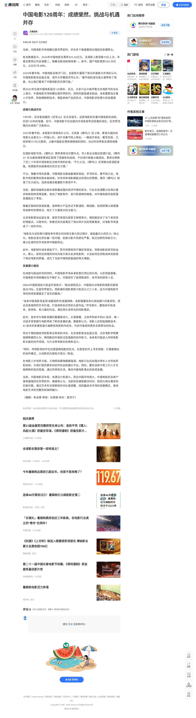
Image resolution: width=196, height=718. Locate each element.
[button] (165, 25)
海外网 (26, 600)
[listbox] (71, 509)
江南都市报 (28, 438)
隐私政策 (57, 696)
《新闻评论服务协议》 (61, 609)
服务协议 (48, 696)
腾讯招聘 (83, 696)
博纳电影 (27, 553)
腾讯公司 (68, 709)
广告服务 (75, 696)
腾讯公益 (92, 696)
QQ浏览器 (102, 696)
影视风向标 (28, 507)
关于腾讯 (26, 696)
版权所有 (75, 709)
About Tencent (38, 696)
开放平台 (66, 696)
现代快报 (27, 461)
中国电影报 (28, 577)
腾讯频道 (111, 696)
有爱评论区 (28, 484)
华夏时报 (27, 530)
